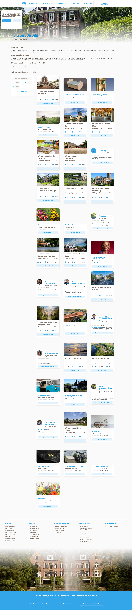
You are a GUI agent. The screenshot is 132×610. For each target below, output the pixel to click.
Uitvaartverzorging (47, 3)
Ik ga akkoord (6, 21)
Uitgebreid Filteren (22, 91)
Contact (85, 3)
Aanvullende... (62, 3)
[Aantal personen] (13, 83)
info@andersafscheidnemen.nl (36, 607)
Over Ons (76, 3)
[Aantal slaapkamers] (13, 87)
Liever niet (17, 21)
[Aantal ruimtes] (25, 83)
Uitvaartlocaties (33, 3)
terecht (105, 66)
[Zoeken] (91, 3)
